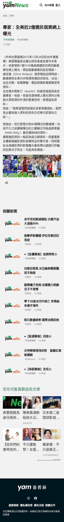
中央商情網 (9, 39)
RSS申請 (49, 5)
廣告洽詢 (39, 505)
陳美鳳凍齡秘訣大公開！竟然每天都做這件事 (31, 415)
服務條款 (14, 505)
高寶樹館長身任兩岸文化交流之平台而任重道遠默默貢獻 (11, 415)
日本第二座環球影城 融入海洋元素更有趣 (51, 415)
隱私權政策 (26, 505)
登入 (57, 5)
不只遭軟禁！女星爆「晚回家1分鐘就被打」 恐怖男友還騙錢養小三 (31, 447)
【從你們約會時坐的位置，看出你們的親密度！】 (11, 447)
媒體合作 (50, 505)
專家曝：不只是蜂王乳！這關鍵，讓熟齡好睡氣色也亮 (50, 447)
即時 (12, 15)
